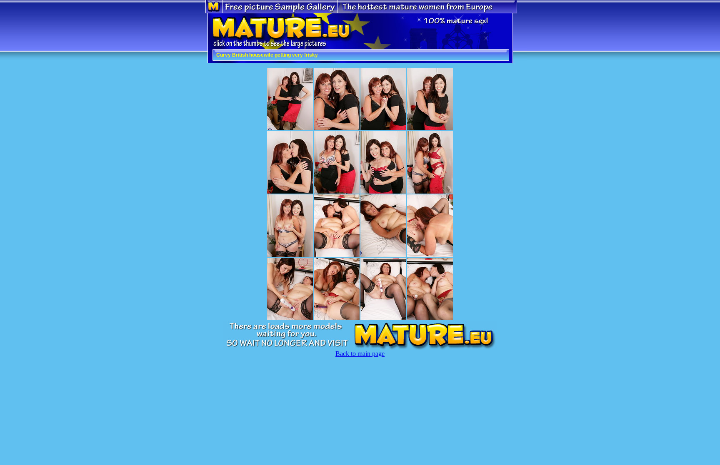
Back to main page (360, 353)
